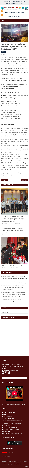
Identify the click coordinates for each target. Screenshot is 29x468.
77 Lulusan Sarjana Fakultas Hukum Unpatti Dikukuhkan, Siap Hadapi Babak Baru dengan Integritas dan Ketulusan (13, 301)
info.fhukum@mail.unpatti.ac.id (16, 12)
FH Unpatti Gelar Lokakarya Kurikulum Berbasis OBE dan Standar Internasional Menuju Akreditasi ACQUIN (15, 282)
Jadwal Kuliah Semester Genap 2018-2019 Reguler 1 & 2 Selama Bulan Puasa (25, 180)
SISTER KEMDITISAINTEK (9, 422)
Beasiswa (8, 3)
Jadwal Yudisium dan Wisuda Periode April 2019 (5, 180)
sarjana (20, 173)
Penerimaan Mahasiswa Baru (19, 1)
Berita (3, 51)
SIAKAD (4, 414)
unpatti (3, 174)
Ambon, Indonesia (16, 16)
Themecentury (17, 464)
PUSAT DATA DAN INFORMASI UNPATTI (12, 423)
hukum (15, 173)
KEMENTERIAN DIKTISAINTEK (10, 427)
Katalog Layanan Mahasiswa (17, 3)
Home (26, 466)
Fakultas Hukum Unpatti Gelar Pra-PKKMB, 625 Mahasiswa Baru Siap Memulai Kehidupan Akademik (15, 277)
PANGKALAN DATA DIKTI (8, 425)
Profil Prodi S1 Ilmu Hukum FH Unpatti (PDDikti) (14, 404)
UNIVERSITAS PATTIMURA (9, 412)
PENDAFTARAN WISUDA (8, 418)
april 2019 (9, 173)
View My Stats (11, 452)
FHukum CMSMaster (16, 223)
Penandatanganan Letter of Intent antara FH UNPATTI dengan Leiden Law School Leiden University (12, 230)
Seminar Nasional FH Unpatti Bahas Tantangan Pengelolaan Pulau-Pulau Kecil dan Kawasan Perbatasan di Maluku (14, 287)
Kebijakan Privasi (6, 456)
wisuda (9, 174)
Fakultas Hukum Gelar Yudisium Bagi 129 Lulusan (14, 265)
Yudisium (15, 174)
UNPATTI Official (7, 1)
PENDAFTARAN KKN (7, 416)
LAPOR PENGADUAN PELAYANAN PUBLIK (12, 433)
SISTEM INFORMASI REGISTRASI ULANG (12, 420)
